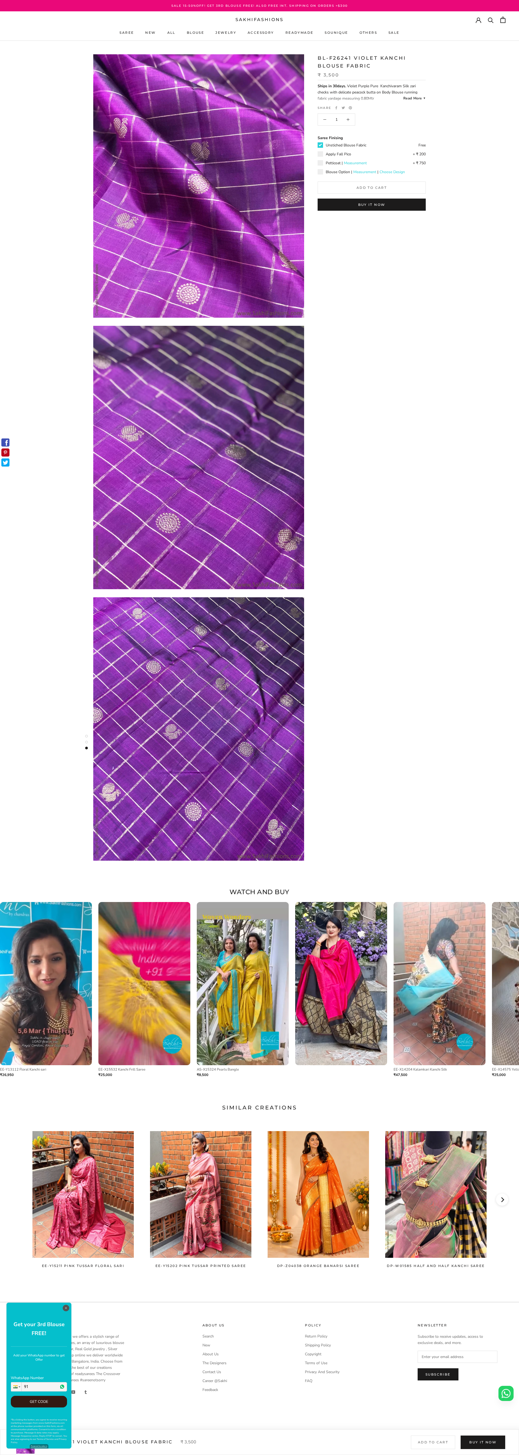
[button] (16, 1386)
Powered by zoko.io (39, 1446)
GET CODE (39, 1401)
